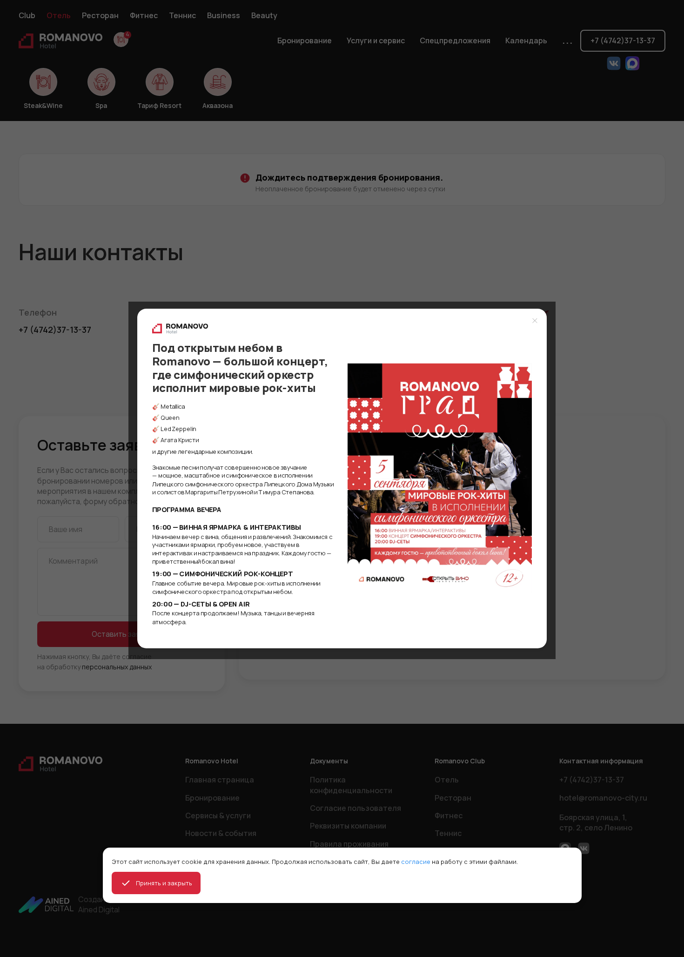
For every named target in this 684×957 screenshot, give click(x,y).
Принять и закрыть (164, 883)
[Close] (534, 320)
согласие (415, 861)
